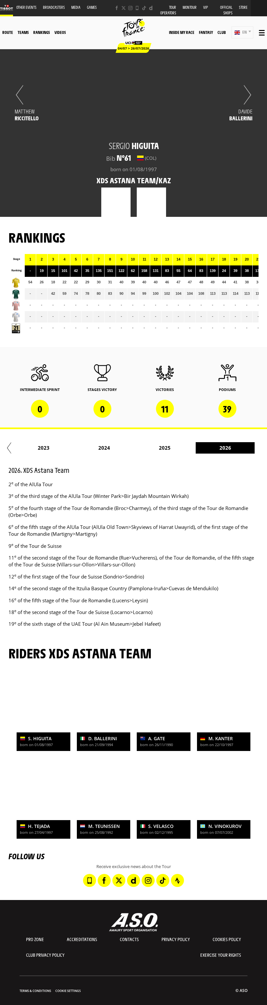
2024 (104, 447)
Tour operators (168, 10)
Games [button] (92, 7)
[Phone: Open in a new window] (137, 8)
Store (243, 7)
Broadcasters (54, 7)
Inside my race (181, 32)
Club (222, 32)
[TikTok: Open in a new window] (144, 8)
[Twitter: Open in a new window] (123, 8)
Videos (60, 32)
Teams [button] (23, 32)
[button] (242, 32)
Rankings (41, 32)
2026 (225, 447)
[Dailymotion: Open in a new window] (151, 8)
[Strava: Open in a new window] (177, 880)
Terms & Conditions (35, 991)
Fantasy (206, 32)
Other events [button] (26, 7)
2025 (165, 447)
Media (75, 7)
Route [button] (7, 32)
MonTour (190, 7)
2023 (43, 447)
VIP (205, 7)
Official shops (226, 10)
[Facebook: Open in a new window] (116, 8)
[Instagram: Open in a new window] (130, 8)
